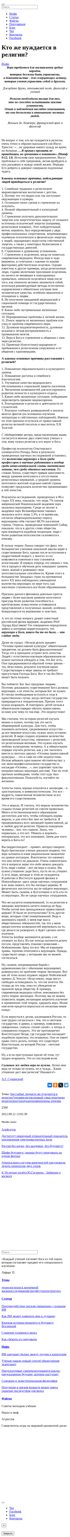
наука (25, 1101)
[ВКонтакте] (49, 1085)
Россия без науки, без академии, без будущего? (32, 1146)
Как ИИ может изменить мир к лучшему (28, 1316)
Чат (11, 31)
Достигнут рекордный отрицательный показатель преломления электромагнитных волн (35, 1137)
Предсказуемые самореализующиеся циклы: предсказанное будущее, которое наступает (31, 1372)
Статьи (14, 17)
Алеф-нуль (9, 1129)
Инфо (13, 13)
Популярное (17, 24)
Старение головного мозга (19, 1332)
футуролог (43, 1291)
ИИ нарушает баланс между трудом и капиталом (34, 1354)
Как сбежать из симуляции (19, 1339)
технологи (8, 1287)
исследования (19, 1291)
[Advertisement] (35, 1215)
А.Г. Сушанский (12, 1079)
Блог (12, 27)
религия (27, 1097)
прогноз (55, 1291)
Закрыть (8, 1533)
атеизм (33, 1101)
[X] (60, 1085)
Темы (6, 1280)
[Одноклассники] (55, 1085)
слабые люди (23, 1094)
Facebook (15, 38)
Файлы (14, 20)
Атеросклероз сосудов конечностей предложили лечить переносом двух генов (34, 1164)
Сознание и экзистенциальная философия (29, 1380)
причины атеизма (49, 1101)
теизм (18, 1097)
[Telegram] (66, 1085)
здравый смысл (42, 1097)
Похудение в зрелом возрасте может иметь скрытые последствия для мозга (30, 1389)
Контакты (15, 34)
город (32, 1291)
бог (12, 1094)
